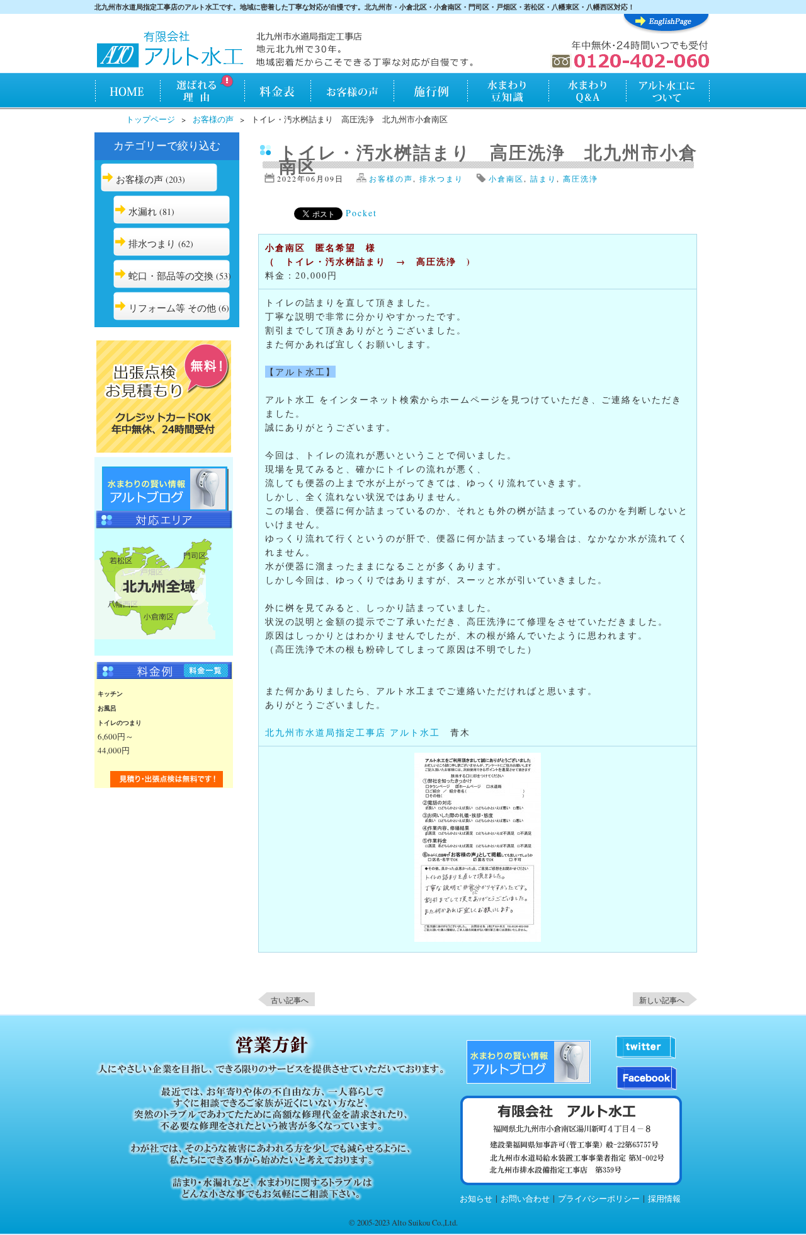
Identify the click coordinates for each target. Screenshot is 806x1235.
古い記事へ (290, 1000)
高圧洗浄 (580, 178)
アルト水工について (668, 92)
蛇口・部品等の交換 (170, 275)
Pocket (361, 213)
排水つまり (152, 243)
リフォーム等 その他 (172, 307)
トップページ (150, 119)
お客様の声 (352, 92)
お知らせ (476, 1198)
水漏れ (142, 211)
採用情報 (664, 1198)
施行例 (431, 92)
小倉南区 (506, 178)
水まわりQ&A (587, 92)
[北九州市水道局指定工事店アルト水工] (169, 50)
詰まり (543, 178)
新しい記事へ (661, 1000)
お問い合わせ (525, 1198)
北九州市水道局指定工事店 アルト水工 (352, 732)
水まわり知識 (508, 92)
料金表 (277, 92)
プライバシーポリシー (599, 1198)
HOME (126, 92)
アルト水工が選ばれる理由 (201, 92)
